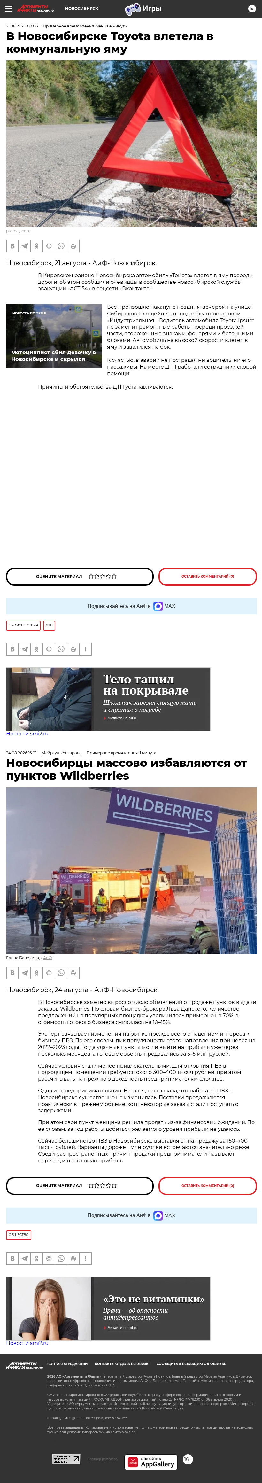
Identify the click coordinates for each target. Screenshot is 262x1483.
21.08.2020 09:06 (22, 26)
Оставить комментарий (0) (207, 576)
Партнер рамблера (102, 1459)
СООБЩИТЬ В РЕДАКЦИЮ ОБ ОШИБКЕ (191, 1364)
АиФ (47, 957)
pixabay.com (18, 231)
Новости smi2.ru (27, 734)
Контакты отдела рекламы (122, 1364)
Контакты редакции (67, 1364)
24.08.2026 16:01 (21, 752)
